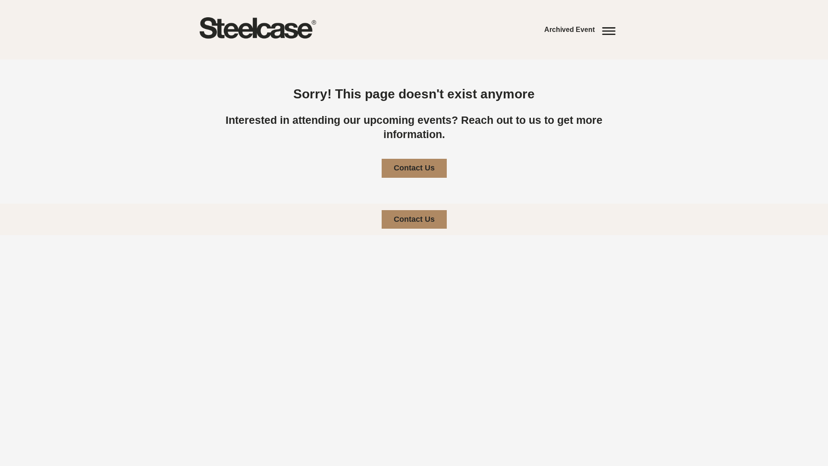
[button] (582, 30)
